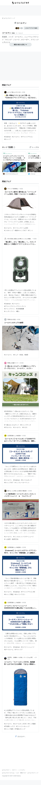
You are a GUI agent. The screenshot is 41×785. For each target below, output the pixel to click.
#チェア (15, 355)
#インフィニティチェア (20, 762)
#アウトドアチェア (10, 765)
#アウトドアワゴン (27, 137)
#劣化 (21, 355)
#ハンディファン (9, 311)
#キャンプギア (8, 482)
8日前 (18, 319)
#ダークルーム (8, 649)
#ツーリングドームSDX (20, 228)
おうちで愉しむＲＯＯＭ (13, 92)
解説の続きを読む (19, 44)
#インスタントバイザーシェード (23, 536)
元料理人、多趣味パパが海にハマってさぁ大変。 (20, 657)
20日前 (21, 363)
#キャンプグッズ (25, 425)
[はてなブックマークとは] (14, 147)
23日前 (24, 547)
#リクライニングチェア (24, 765)
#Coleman (7, 137)
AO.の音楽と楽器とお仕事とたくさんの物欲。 (19, 238)
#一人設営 (7, 539)
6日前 (35, 238)
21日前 (24, 435)
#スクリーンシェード (27, 647)
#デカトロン (8, 427)
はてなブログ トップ (9, 18)
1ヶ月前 (24, 775)
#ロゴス (24, 427)
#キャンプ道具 (8, 729)
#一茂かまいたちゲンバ (11, 425)
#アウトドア (18, 649)
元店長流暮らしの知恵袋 (13, 435)
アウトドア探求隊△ (12, 188)
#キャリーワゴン (20, 594)
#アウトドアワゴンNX (28, 592)
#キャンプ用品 (8, 594)
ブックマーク (7, 153)
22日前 (30, 490)
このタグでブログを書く (31, 28)
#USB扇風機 (20, 309)
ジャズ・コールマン (15, 37)
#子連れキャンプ (20, 729)
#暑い (18, 311)
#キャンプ (7, 139)
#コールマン (16, 137)
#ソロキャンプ (8, 230)
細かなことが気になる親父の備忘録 (16, 490)
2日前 (23, 92)
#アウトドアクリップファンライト (15, 306)
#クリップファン (9, 309)
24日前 (24, 602)
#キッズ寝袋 (32, 724)
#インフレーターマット (22, 482)
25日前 (24, 737)
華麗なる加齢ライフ (12, 363)
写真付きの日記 (11, 319)
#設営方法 (15, 539)
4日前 (21, 188)
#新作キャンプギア (21, 230)
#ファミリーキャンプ (22, 726)
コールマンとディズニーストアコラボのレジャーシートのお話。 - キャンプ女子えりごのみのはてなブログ (14, 158)
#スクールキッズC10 (19, 724)
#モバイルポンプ (26, 480)
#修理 (26, 355)
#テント (30, 230)
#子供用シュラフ (9, 726)
